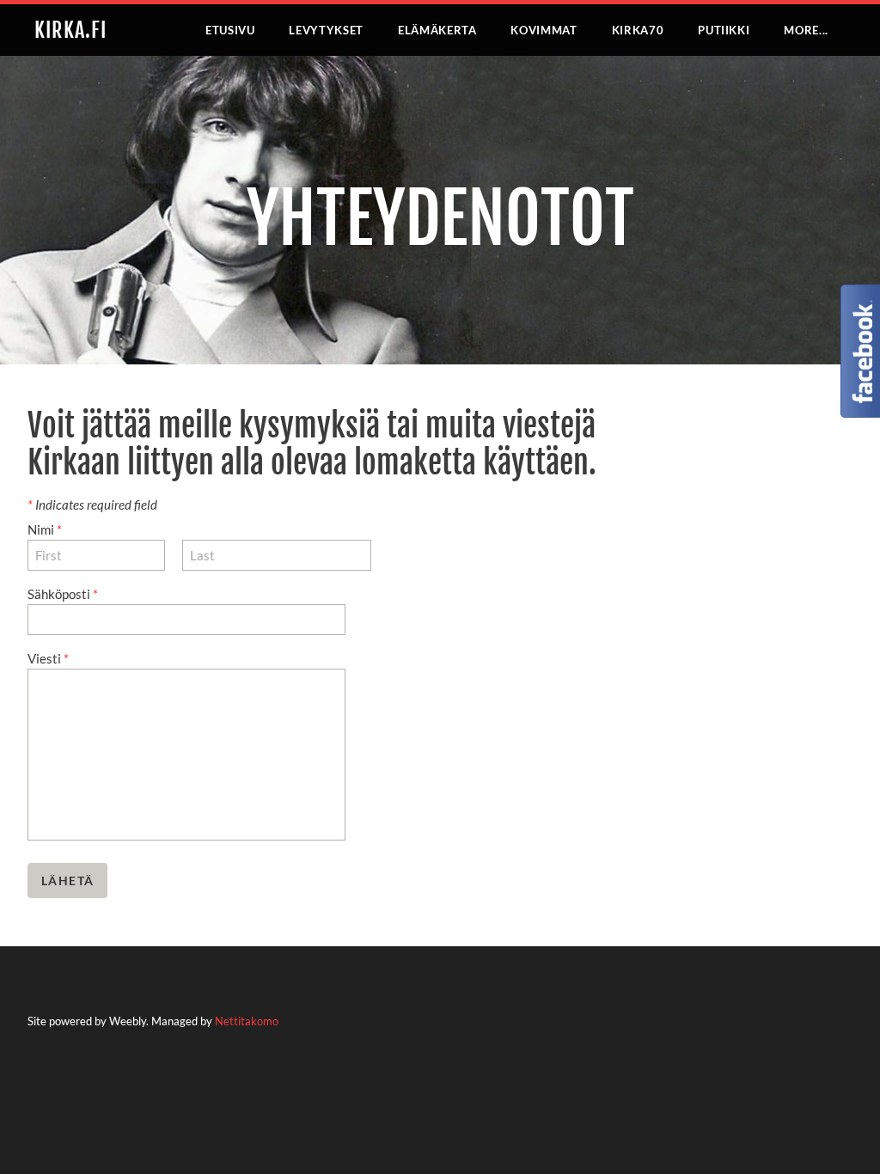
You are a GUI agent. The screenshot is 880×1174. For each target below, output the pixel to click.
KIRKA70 (638, 30)
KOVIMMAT (543, 30)
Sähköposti (63, 594)
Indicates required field (92, 504)
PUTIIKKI (723, 30)
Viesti (48, 658)
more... (806, 30)
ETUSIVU (230, 30)
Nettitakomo (246, 1021)
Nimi (45, 529)
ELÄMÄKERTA (437, 30)
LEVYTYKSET (326, 30)
